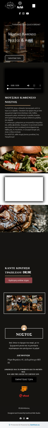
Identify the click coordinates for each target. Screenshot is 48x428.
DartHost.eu (35, 425)
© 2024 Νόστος (24, 408)
